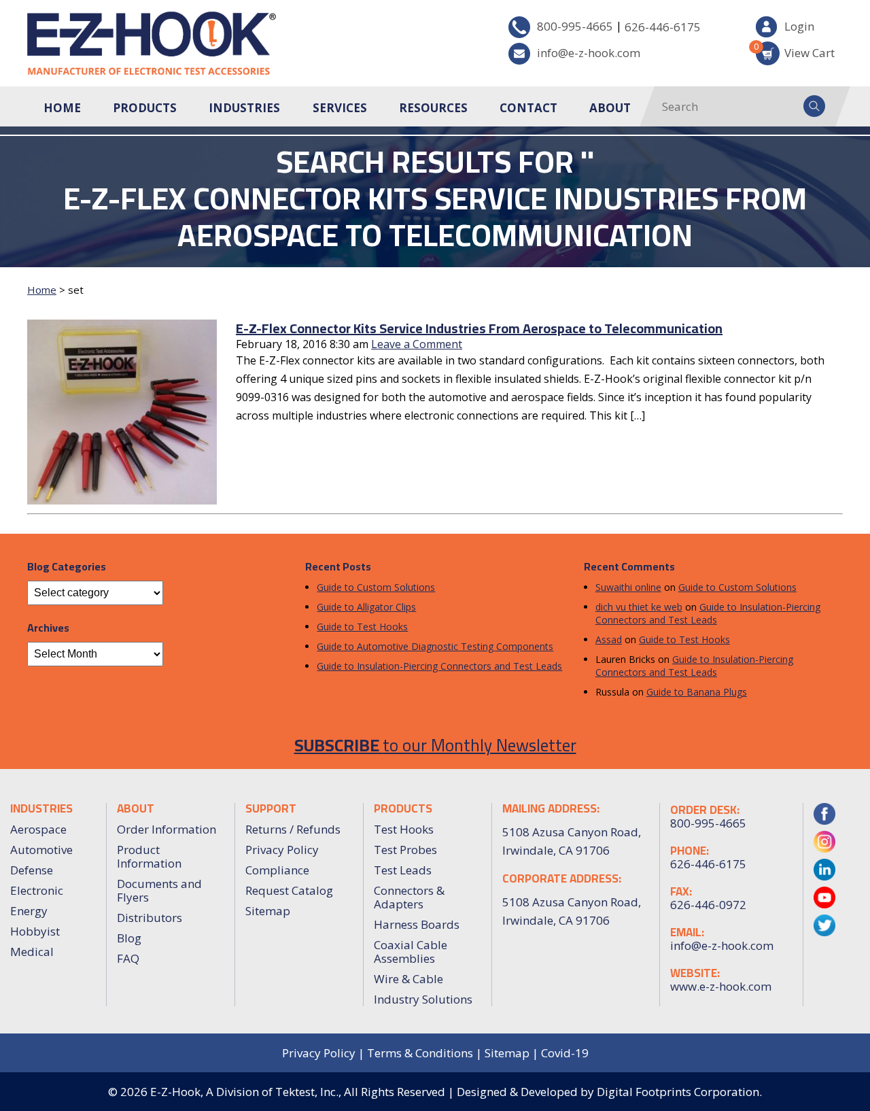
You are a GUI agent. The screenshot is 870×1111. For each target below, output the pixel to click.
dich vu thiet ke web (638, 606)
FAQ (128, 958)
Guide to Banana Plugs (696, 691)
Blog (129, 938)
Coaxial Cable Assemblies (410, 951)
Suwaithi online (628, 587)
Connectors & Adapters (409, 897)
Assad (608, 639)
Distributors (149, 917)
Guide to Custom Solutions (376, 587)
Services (340, 108)
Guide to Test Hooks (362, 626)
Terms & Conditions (420, 1053)
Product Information (149, 856)
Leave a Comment (416, 344)
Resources (433, 108)
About (610, 108)
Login (799, 26)
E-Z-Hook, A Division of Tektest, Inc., (245, 1091)
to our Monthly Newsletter (435, 745)
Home (62, 108)
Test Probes (405, 849)
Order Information (166, 829)
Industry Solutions (423, 999)
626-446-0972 (708, 905)
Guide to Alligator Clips (366, 606)
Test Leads (403, 870)
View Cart (795, 51)
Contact (528, 108)
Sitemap (267, 911)
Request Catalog (289, 890)
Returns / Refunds (293, 829)
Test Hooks (404, 829)
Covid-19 (565, 1053)
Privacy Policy (282, 849)
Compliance (277, 870)
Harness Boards (416, 924)
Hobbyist (35, 931)
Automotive (41, 849)
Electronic (36, 890)
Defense (31, 870)
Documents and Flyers (159, 890)
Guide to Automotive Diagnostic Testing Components (435, 646)
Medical (32, 951)
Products (145, 108)
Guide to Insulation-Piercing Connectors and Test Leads (439, 666)
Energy (29, 911)
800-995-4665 (575, 26)
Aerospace (38, 829)
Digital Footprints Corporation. (679, 1091)
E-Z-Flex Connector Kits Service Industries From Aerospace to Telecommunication (479, 328)
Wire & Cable (408, 979)
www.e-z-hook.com (720, 986)
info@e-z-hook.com (588, 53)
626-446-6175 (663, 27)
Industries (244, 108)
